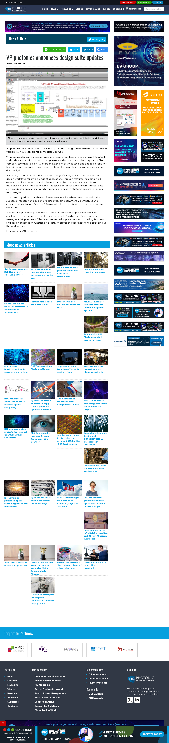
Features (12, 680)
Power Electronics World (49, 689)
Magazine (66, 9)
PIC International (98, 678)
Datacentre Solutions (47, 706)
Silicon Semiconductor (48, 680)
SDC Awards (96, 698)
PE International (98, 683)
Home (45, 9)
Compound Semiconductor (50, 676)
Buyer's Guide (93, 9)
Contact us (157, 2)
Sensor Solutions (44, 702)
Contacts (12, 706)
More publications (127, 2)
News (53, 9)
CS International (98, 674)
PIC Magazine (42, 685)
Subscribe (118, 9)
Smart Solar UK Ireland (47, 697)
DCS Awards (96, 694)
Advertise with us (144, 2)
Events (106, 9)
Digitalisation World (46, 710)
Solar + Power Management (50, 693)
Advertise (12, 697)
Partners (12, 693)
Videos (79, 9)
